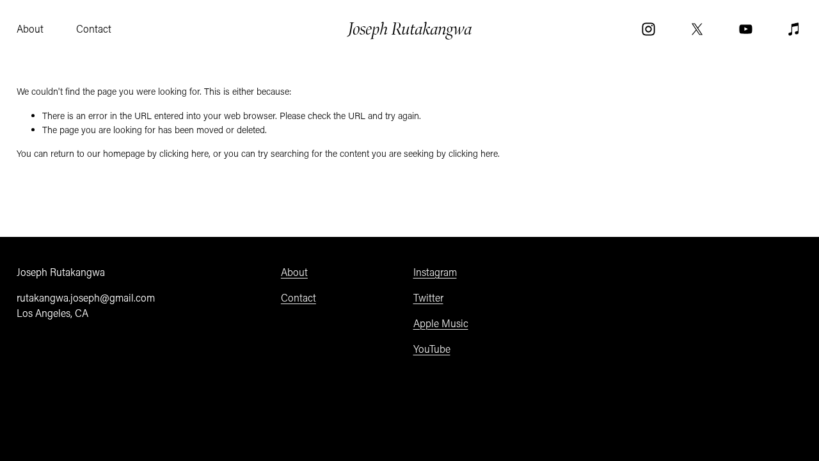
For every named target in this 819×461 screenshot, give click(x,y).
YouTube (431, 348)
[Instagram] (648, 29)
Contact (93, 28)
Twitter (428, 297)
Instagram (435, 272)
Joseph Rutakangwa (410, 29)
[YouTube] (746, 29)
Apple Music (440, 323)
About (30, 28)
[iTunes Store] (794, 29)
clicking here (184, 153)
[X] (697, 29)
